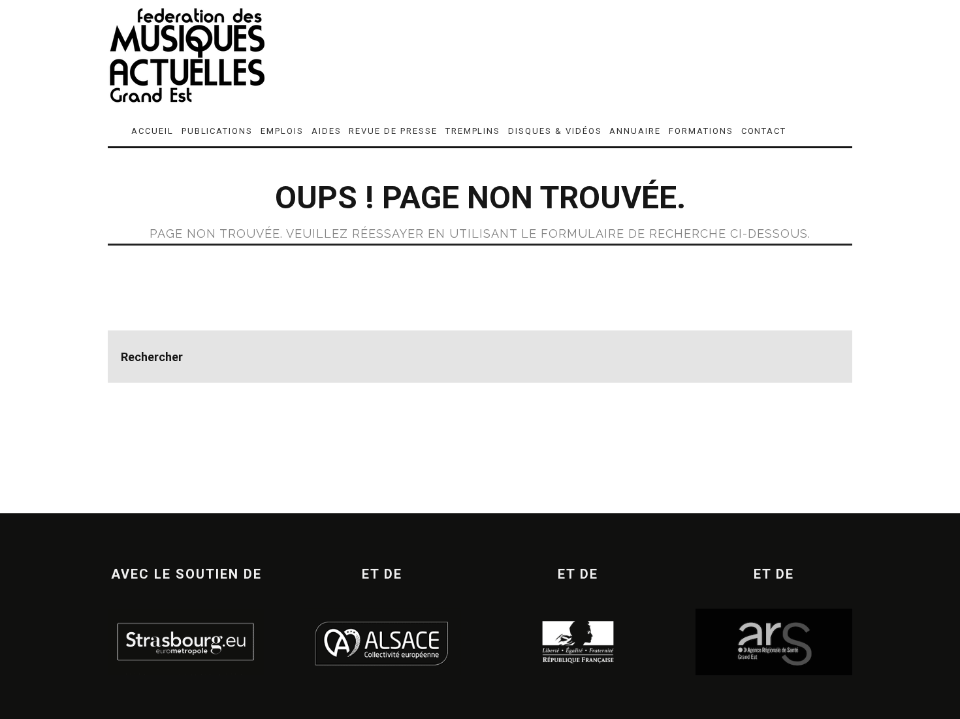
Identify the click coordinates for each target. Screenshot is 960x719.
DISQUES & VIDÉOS (554, 131)
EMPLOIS (282, 131)
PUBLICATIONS (217, 131)
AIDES (327, 131)
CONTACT (764, 131)
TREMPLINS (473, 131)
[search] (826, 356)
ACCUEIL (152, 131)
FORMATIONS (701, 131)
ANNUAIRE (635, 131)
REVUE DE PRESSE (393, 131)
